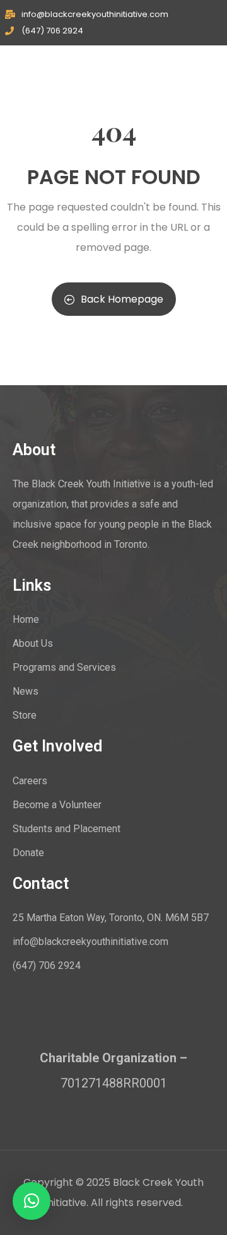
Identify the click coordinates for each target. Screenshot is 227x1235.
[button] (31, 1201)
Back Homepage (122, 299)
